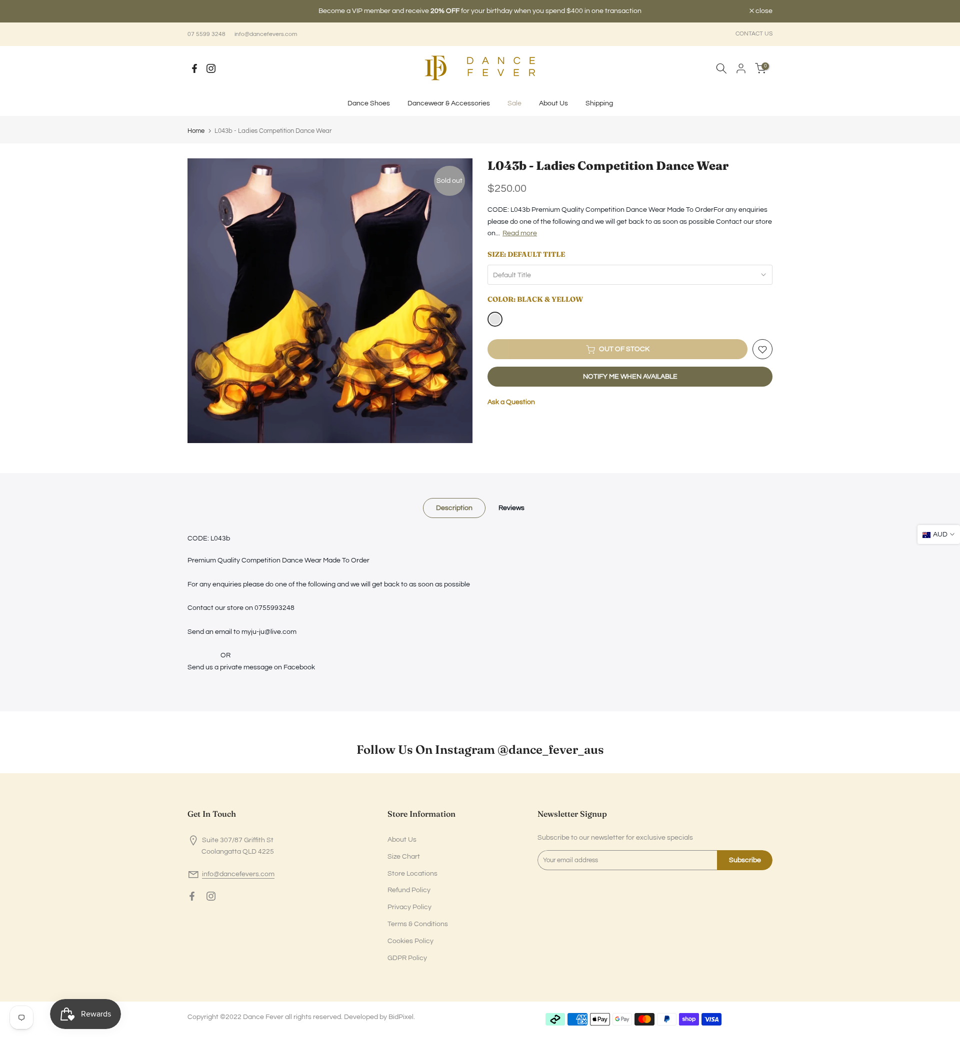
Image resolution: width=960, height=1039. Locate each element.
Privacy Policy (410, 907)
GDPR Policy (407, 958)
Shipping (599, 103)
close (201, 11)
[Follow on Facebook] (194, 68)
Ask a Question (511, 402)
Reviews (511, 508)
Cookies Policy (411, 941)
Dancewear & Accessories (449, 103)
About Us (553, 103)
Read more (519, 233)
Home (196, 130)
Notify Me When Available (630, 377)
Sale (515, 103)
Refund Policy (409, 890)
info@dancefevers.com (265, 34)
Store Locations (413, 873)
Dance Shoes (369, 103)
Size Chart (404, 856)
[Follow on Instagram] (211, 68)
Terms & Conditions (418, 924)
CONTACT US (754, 33)
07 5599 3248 (207, 34)
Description (454, 508)
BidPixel (401, 1017)
